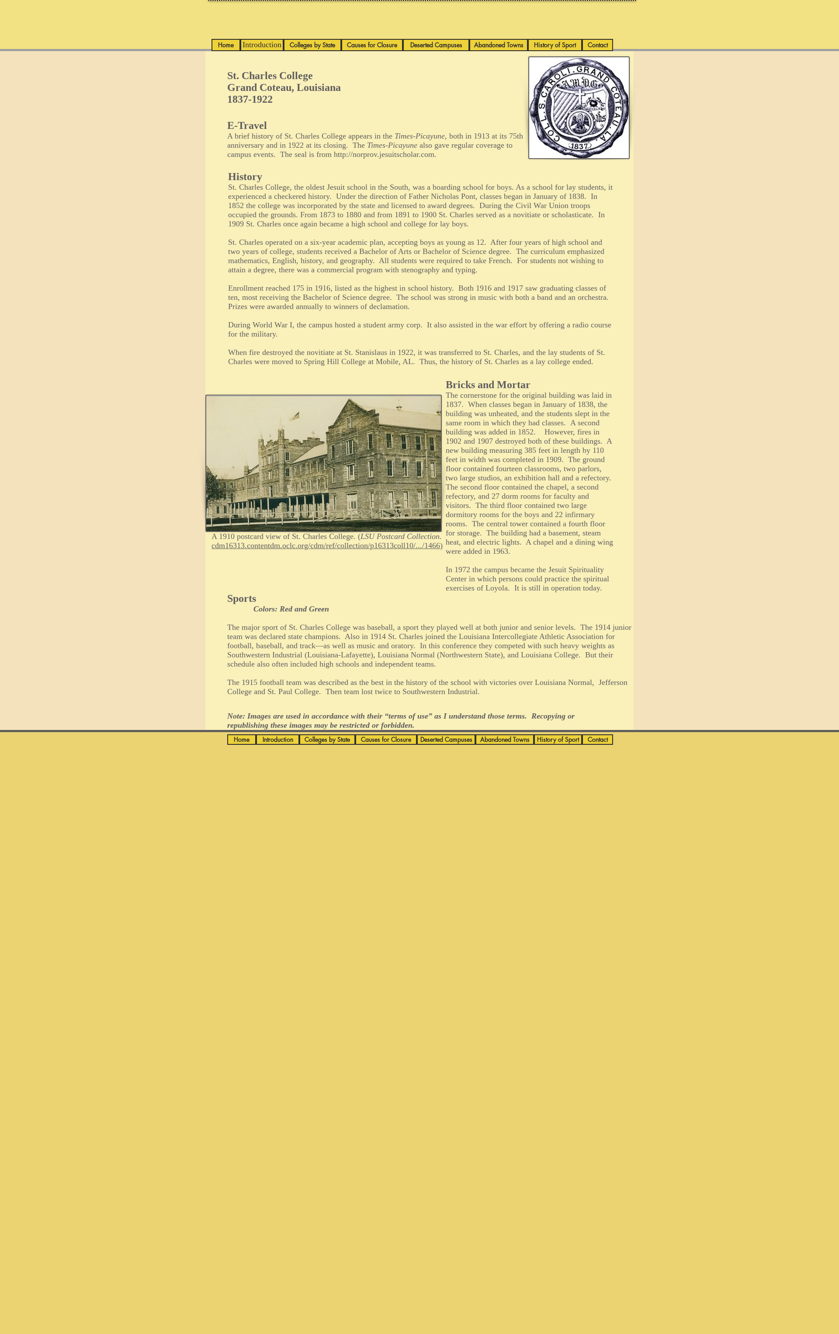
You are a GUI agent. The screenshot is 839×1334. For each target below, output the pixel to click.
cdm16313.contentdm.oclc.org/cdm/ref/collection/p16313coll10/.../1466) (327, 545)
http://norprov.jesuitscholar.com (384, 154)
